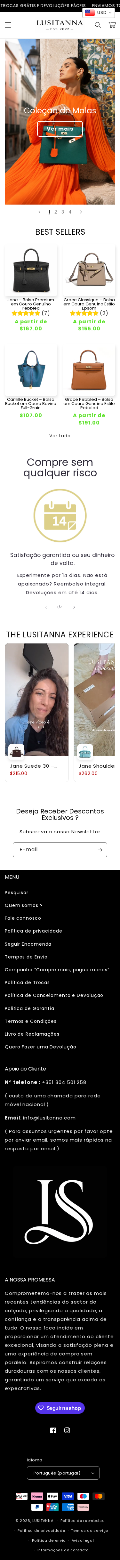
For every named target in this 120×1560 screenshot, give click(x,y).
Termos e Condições (31, 1021)
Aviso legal (83, 1540)
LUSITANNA (42, 1520)
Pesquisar (16, 892)
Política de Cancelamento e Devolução (54, 995)
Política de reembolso (82, 1520)
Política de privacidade (33, 931)
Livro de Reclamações (32, 1034)
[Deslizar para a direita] (74, 607)
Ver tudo (60, 435)
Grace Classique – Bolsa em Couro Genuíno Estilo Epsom (89, 304)
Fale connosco (23, 918)
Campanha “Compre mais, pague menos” (57, 969)
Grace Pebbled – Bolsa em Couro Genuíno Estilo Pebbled (89, 403)
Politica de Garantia (29, 1008)
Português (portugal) (57, 1473)
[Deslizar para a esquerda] (46, 607)
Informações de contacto (63, 1550)
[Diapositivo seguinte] (81, 212)
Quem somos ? (24, 905)
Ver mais (60, 129)
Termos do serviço (89, 1530)
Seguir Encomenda (28, 944)
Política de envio (49, 1540)
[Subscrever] (100, 849)
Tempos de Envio (26, 957)
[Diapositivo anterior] (39, 212)
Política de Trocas (27, 982)
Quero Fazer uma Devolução (40, 1047)
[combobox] (98, 13)
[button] (8, 25)
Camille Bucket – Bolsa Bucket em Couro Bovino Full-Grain (30, 403)
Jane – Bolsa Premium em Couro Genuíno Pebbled (30, 304)
